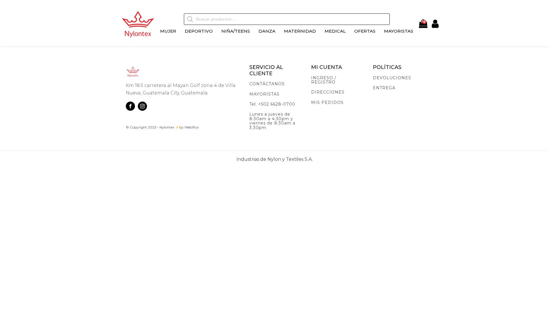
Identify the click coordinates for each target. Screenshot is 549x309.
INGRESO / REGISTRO (323, 80)
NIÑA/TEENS (235, 31)
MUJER (168, 31)
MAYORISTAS (398, 31)
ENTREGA (384, 88)
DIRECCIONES (328, 92)
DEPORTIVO (199, 31)
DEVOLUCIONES (392, 78)
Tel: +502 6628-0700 (272, 104)
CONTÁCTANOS (267, 84)
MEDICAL (335, 31)
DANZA (266, 31)
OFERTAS (364, 31)
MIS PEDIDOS (327, 102)
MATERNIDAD (300, 31)
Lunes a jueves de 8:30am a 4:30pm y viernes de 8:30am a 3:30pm (272, 121)
